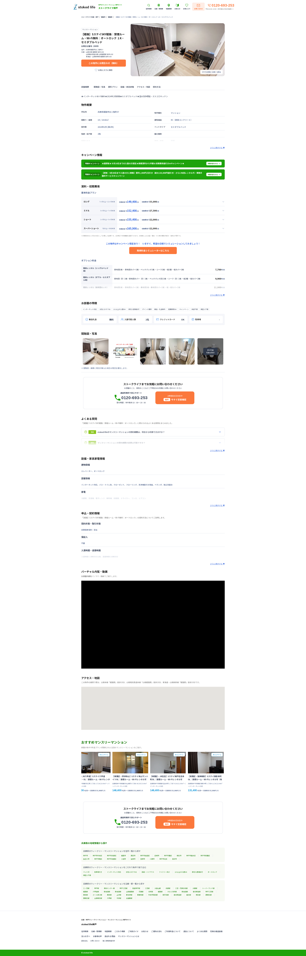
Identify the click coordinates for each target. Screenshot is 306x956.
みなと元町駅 (172, 891)
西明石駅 (208, 895)
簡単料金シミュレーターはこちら (153, 250)
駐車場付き (98, 872)
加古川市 (86, 859)
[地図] (153, 708)
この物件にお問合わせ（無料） (104, 63)
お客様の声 (97, 936)
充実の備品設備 (216, 931)
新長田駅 (107, 891)
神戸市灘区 (168, 855)
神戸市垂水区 (191, 855)
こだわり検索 (120, 931)
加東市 (133, 859)
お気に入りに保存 (105, 70)
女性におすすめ (131, 872)
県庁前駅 (166, 895)
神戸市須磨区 (111, 859)
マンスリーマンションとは (128, 936)
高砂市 (174, 859)
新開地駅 (140, 895)
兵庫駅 (168, 888)
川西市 (152, 859)
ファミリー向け (164, 872)
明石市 (179, 855)
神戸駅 (96, 888)
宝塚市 (142, 859)
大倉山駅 (158, 888)
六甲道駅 (96, 891)
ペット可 (86, 872)
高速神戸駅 (136, 888)
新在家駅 (129, 895)
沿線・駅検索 (96, 931)
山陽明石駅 (98, 898)
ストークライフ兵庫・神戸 (89, 17)
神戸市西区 (98, 859)
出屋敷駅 (129, 898)
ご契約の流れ (156, 931)
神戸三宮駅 (123, 888)
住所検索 (84, 931)
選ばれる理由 (110, 936)
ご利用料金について (172, 931)
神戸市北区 (163, 859)
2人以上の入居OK (181, 872)
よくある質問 (202, 931)
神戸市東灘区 (205, 855)
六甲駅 (109, 898)
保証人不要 (87, 875)
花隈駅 (141, 891)
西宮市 (133, 855)
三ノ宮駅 (86, 888)
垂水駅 (188, 895)
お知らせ (144, 931)
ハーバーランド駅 (208, 888)
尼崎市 (157, 855)
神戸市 (85, 855)
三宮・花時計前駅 (181, 888)
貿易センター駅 (109, 888)
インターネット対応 (114, 872)
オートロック (212, 872)
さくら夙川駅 (97, 895)
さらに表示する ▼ (217, 147)
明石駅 (198, 895)
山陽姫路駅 (130, 891)
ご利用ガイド (133, 931)
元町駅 (150, 891)
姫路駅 (110, 17)
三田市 (123, 859)
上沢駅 (119, 895)
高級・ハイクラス (148, 872)
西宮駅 (85, 895)
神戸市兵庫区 (111, 855)
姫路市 (103, 17)
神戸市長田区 (145, 855)
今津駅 (119, 898)
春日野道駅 (197, 891)
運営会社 (84, 941)
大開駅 (195, 888)
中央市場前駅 (153, 895)
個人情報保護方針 (109, 941)
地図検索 (108, 931)
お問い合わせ (95, 941)
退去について (188, 931)
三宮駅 (147, 888)
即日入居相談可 (197, 872)
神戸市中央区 (97, 855)
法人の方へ (85, 936)
